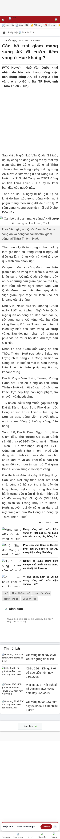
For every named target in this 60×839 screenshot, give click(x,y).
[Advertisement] (30, 118)
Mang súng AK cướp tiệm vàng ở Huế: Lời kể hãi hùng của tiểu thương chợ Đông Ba (40, 533)
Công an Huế (29, 598)
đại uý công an (11, 598)
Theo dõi (46, 827)
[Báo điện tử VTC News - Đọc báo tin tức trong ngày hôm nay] (19, 19)
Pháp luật (13, 32)
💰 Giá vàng (36, 25)
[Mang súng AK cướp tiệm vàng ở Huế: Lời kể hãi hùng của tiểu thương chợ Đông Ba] (11, 533)
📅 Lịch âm (50, 25)
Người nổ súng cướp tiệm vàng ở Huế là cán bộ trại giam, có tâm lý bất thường (40, 564)
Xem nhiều (23, 25)
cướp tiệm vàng (42, 593)
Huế (6, 593)
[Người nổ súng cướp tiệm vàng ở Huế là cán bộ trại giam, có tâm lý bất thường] (11, 565)
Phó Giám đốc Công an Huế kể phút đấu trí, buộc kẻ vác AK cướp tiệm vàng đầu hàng (40, 549)
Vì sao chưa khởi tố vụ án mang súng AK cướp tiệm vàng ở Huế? (40, 580)
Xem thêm (29, 726)
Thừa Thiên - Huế (21, 593)
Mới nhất (9, 25)
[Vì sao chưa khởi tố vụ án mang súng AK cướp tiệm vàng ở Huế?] (11, 581)
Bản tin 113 (28, 32)
